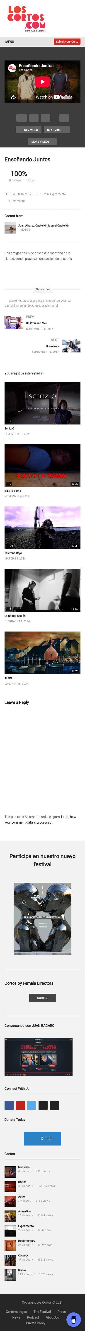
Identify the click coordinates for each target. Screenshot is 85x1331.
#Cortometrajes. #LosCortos (26, 300)
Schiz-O (9, 428)
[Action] (10, 1201)
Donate (47, 1139)
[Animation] (10, 1216)
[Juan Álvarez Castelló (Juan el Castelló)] (10, 228)
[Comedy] (10, 1260)
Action (22, 1196)
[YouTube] (20, 1105)
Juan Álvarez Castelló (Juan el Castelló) (43, 225)
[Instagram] (43, 1105)
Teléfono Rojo (13, 553)
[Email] (54, 1105)
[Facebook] (9, 1105)
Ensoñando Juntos (28, 305)
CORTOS (42, 998)
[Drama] (10, 1275)
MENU (9, 42)
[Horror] (10, 1186)
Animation (24, 1211)
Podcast (33, 1317)
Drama (22, 1270)
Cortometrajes (16, 1312)
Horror (22, 1182)
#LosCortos (52, 300)
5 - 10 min (42, 194)
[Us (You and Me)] (42, 327)
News (16, 1317)
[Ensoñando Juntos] (42, 403)
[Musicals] (10, 1172)
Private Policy (35, 1323)
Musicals (24, 1167)
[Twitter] (31, 1105)
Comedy (23, 1255)
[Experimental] (10, 1231)
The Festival (42, 1312)
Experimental (58, 194)
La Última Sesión (15, 615)
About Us (52, 1317)
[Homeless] (42, 350)
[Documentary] (10, 1245)
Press (62, 1312)
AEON (8, 678)
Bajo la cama (13, 490)
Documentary (26, 1240)
